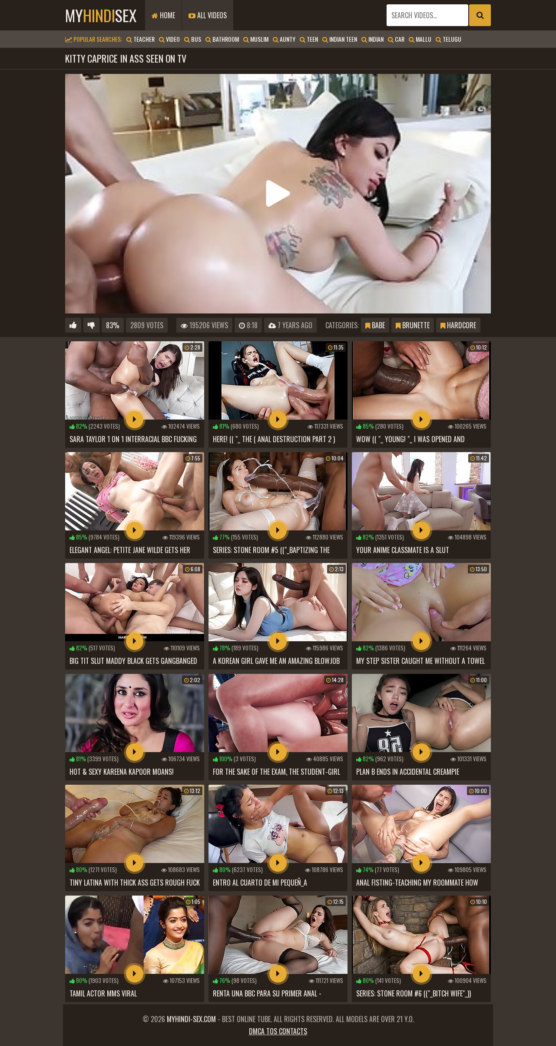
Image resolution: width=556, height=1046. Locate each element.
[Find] (480, 15)
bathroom (225, 38)
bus (195, 38)
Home (166, 15)
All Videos (211, 15)
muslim (258, 38)
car (399, 38)
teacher (143, 38)
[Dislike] (91, 325)
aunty (286, 38)
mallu (422, 38)
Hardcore (460, 325)
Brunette (415, 325)
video (172, 38)
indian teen (342, 38)
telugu (451, 38)
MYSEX (100, 15)
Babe (377, 325)
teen (311, 38)
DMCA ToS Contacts (278, 1031)
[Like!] (73, 325)
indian (375, 38)
